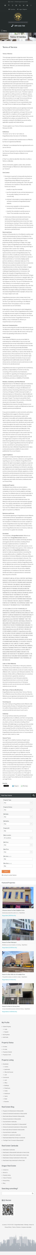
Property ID (6, 828)
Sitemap (26, 1224)
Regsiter (6, 1032)
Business (6, 1101)
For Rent (5, 1046)
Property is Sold (7, 1054)
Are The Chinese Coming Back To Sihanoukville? (14, 1124)
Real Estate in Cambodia (9, 1149)
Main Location (7, 835)
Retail (5, 1099)
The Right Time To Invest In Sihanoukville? (13, 1140)
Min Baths (6, 821)
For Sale (5, 1049)
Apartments (7, 1069)
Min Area (7, 856)
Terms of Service (7, 1178)
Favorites (12, 9)
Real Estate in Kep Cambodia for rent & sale (14, 1160)
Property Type (7, 800)
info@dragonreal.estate (21, 1)
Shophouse (7, 1088)
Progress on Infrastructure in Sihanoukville (13, 1111)
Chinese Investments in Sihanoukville (12, 1119)
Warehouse (7, 1093)
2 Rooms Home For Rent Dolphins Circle (13, 910)
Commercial (6, 1077)
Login (5, 1029)
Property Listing (7, 1175)
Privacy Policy (6, 1180)
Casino (6, 1096)
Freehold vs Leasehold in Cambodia (12, 1135)
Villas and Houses (8, 1072)
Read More (22, 912)
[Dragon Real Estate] (18, 16)
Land (5, 1074)
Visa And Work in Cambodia (9, 1121)
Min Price (5, 842)
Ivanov (5, 1224)
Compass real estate (26, 1227)
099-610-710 (19, 26)
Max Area (7, 863)
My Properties (6, 1034)
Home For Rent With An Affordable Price (13, 974)
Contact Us (5, 1169)
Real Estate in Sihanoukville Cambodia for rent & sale (16, 1152)
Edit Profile (5, 1037)
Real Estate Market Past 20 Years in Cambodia (14, 1137)
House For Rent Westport (9, 942)
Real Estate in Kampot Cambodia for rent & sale (15, 1157)
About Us (5, 1172)
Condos (6, 1066)
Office (5, 1082)
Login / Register (23, 9)
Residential (5, 1064)
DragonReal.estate (18, 1224)
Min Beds (5, 814)
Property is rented (7, 1052)
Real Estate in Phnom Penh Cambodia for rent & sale (16, 1155)
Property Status (7, 807)
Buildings (6, 1085)
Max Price (6, 849)
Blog (4, 1183)
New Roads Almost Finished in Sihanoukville (13, 1116)
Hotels (6, 1090)
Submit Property (7, 1026)
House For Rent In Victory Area (11, 1006)
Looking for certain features (9, 875)
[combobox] (18, 802)
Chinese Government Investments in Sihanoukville (15, 1113)
